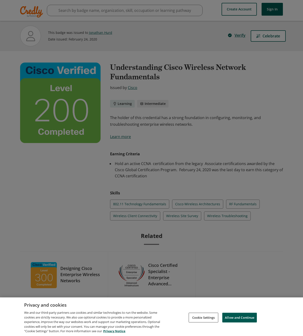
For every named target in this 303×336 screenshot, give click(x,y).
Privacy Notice (114, 331)
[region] (151, 316)
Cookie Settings (203, 317)
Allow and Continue (239, 317)
